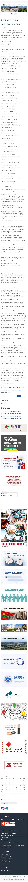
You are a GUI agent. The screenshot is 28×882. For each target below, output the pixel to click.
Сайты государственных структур (8, 833)
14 (16, 785)
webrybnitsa (6, 23)
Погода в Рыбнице (5, 491)
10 (2, 785)
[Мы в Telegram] (6, 809)
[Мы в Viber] (3, 809)
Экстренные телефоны (6, 839)
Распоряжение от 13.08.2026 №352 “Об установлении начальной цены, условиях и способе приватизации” (11, 412)
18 (6, 787)
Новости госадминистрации (13, 24)
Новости (3, 24)
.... (1, 421)
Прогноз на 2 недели (6, 495)
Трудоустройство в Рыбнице (7, 835)
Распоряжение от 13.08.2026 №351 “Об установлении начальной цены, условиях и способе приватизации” (11, 417)
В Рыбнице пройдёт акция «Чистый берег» (12, 387)
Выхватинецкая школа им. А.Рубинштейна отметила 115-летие (11, 391)
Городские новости (17, 23)
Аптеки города (4, 837)
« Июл (2, 795)
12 (9, 785)
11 (6, 785)
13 (13, 785)
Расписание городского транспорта (9, 842)
